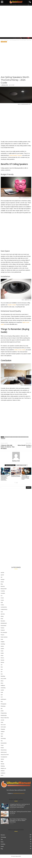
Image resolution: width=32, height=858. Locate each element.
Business (3, 586)
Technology (6, 40)
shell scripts (3, 726)
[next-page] (17, 482)
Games (2, 646)
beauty (2, 581)
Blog (2, 584)
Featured (3, 630)
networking (3, 687)
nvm (2, 697)
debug (2, 616)
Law (2, 669)
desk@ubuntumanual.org (18, 793)
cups (2, 611)
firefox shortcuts (4, 637)
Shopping (3, 729)
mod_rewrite (3, 678)
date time (3, 614)
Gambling (3, 644)
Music (2, 683)
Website (2, 763)
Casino (2, 600)
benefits (10, 436)
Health (2, 653)
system (3, 438)
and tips (2, 572)
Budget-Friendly (16, 436)
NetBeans (3, 685)
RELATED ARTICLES (10, 465)
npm (2, 694)
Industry (2, 660)
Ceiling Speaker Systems (15, 155)
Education (3, 620)
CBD (2, 602)
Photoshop (3, 706)
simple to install (12, 304)
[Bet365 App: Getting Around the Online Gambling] (5, 814)
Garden (2, 648)
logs (2, 673)
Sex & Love (3, 724)
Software (3, 731)
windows (3, 770)
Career (2, 597)
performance (3, 699)
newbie (2, 690)
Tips (2, 740)
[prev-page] (15, 482)
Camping (3, 591)
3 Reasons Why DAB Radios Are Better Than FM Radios (7, 446)
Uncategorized (4, 756)
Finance (2, 634)
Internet (2, 662)
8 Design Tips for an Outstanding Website (15, 476)
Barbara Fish (5, 85)
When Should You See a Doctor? (24, 446)
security (2, 720)
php (1, 708)
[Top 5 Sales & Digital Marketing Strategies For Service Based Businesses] (5, 821)
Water (2, 761)
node (2, 692)
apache (2, 574)
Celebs (2, 604)
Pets (2, 701)
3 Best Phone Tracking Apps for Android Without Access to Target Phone (25, 477)
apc (1, 577)
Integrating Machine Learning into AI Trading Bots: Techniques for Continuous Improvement (5, 478)
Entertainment (4, 623)
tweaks (2, 747)
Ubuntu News (4, 750)
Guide (2, 650)
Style (2, 736)
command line (4, 607)
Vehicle (2, 759)
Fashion (2, 627)
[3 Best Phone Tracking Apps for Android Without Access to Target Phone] (26, 471)
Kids (2, 667)
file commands (4, 632)
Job (1, 664)
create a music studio (19, 349)
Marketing (3, 676)
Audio (6, 436)
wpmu (2, 775)
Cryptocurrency (4, 609)
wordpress (3, 773)
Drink (2, 618)
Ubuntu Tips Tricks (5, 754)
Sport (2, 733)
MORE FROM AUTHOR (21, 465)
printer (2, 710)
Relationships (4, 715)
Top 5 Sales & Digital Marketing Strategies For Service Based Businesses (18, 820)
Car (1, 595)
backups (2, 579)
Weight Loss (3, 768)
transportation (4, 743)
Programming (4, 713)
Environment (3, 625)
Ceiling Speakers (24, 436)
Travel (2, 745)
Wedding (3, 766)
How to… (3, 657)
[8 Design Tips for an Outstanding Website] (16, 471)
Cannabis (3, 593)
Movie (2, 680)
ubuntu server (4, 752)
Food (2, 639)
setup (2, 722)
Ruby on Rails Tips (5, 717)
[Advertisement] (16, 21)
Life (1, 671)
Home (2, 40)
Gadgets (2, 641)
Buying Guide (4, 588)
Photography (3, 703)
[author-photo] (16, 455)
